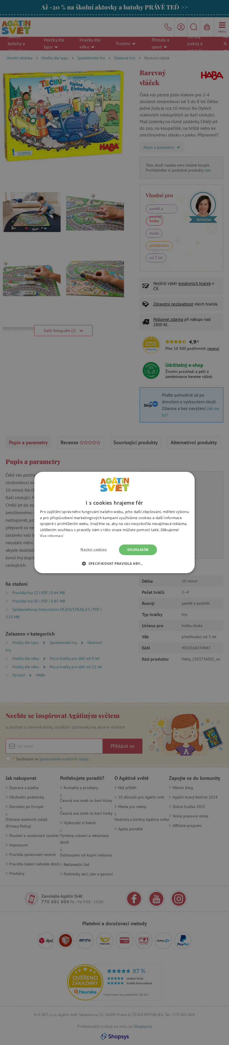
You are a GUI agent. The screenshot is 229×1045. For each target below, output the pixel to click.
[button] (114, 563)
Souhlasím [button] (138, 549)
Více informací (51, 535)
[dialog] (114, 522)
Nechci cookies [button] (93, 549)
